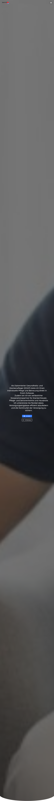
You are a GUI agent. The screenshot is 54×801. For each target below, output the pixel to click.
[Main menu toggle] (51, 2)
